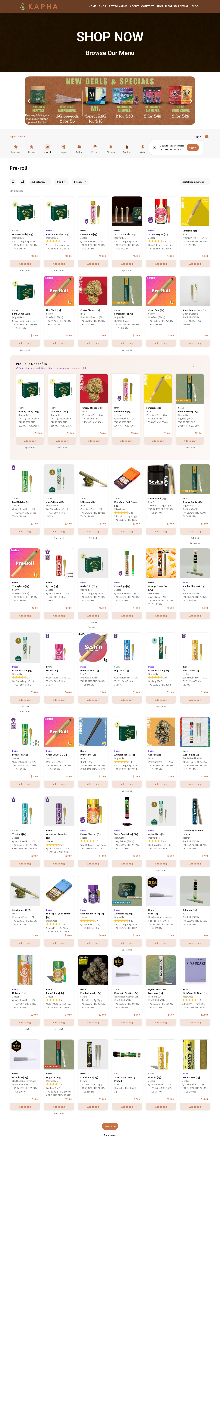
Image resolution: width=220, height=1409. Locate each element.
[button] (28, 100)
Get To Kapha (118, 6)
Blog (195, 6)
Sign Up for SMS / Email (172, 6)
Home (92, 6)
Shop (102, 6)
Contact (147, 6)
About (134, 6)
